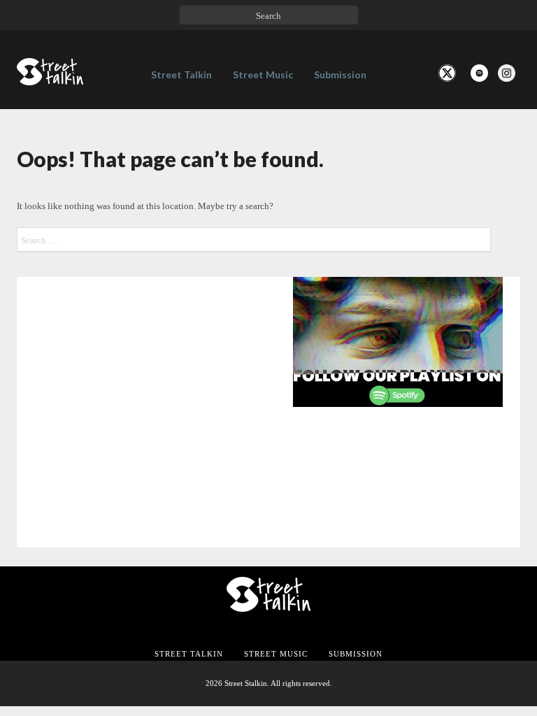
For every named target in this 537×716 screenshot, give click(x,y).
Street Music (263, 74)
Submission (340, 74)
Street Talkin (181, 74)
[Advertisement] (268, 531)
